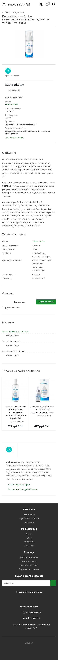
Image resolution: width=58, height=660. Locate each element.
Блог (29, 537)
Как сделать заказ (29, 557)
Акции (29, 533)
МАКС (32, 598)
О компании (29, 514)
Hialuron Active (11, 104)
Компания (29, 509)
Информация (29, 528)
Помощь (29, 552)
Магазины (29, 522)
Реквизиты (29, 541)
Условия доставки (29, 565)
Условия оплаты (29, 561)
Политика (29, 545)
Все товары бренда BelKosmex (23, 489)
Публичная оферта (29, 518)
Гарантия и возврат (29, 569)
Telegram (25, 598)
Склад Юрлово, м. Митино (15, 331)
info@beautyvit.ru (31, 618)
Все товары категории (19, 484)
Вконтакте (18, 598)
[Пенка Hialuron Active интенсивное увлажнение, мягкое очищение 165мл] (29, 44)
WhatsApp (39, 598)
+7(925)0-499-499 (31, 612)
